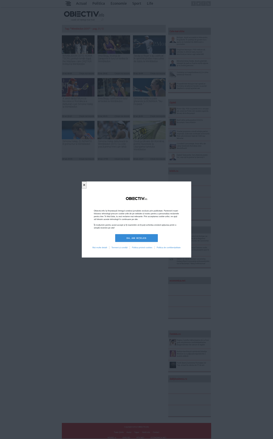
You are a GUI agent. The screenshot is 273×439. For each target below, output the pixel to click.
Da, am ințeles (136, 238)
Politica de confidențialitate (169, 247)
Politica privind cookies (142, 247)
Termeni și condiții (119, 247)
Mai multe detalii (99, 247)
